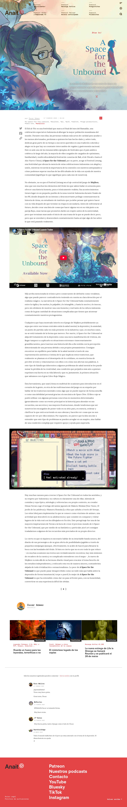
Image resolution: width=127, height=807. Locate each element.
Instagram (59, 797)
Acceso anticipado (69, 14)
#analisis (40, 123)
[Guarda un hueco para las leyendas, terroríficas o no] (28, 630)
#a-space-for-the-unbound (37, 121)
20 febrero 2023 (39, 720)
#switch (74, 121)
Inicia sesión (65, 676)
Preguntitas (94, 6)
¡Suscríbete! (39, 6)
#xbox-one (29, 123)
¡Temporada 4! (40, 14)
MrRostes (38, 702)
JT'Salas (38, 718)
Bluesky (57, 787)
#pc (62, 121)
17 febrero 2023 (39, 686)
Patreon (57, 766)
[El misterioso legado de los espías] (64, 630)
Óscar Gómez (34, 118)
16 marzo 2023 (38, 732)
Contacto (58, 776)
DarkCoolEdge (39, 729)
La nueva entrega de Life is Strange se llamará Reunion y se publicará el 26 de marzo (99, 652)
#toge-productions (88, 121)
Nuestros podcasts (68, 771)
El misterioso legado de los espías (63, 651)
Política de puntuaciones (17, 799)
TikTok (55, 792)
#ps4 (67, 121)
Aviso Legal (10, 796)
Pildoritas (94, 14)
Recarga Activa (68, 6)
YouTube (57, 781)
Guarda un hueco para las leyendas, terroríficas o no (27, 651)
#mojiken (55, 121)
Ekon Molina (39, 683)
